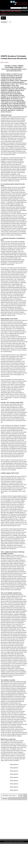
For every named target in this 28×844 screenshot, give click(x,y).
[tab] (9, 795)
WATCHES (10, 11)
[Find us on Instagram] (21, 4)
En (2, 18)
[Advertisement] (14, 38)
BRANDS (18, 11)
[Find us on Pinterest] (21, 3)
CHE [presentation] (21, 795)
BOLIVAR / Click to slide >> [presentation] (10, 795)
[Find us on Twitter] (11, 3)
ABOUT (3, 14)
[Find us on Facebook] (14, 3)
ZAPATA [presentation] (5, 798)
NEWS (3, 11)
